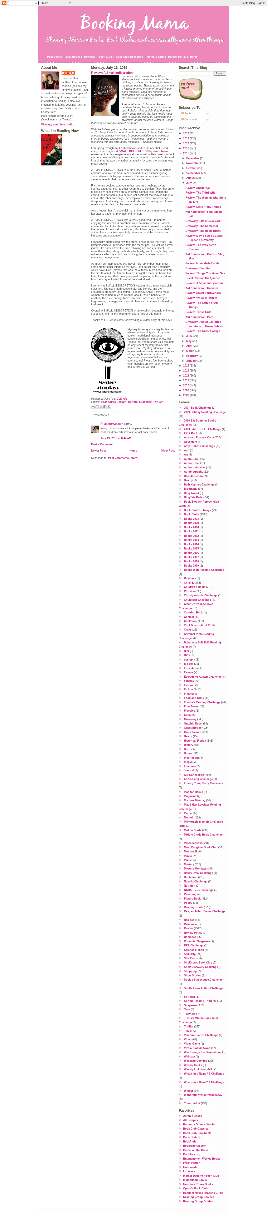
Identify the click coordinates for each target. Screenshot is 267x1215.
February (192, 355)
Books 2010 (191, 527)
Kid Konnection (194, 774)
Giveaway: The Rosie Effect (202, 230)
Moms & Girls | (156, 56)
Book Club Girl (192, 1137)
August (191, 177)
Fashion (189, 685)
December (193, 158)
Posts (187, 113)
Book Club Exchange (197, 510)
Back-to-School (194, 476)
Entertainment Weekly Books (201, 1158)
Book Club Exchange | (130, 56)
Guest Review (193, 732)
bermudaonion (113, 423)
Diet (186, 651)
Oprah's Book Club (195, 1188)
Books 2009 (191, 522)
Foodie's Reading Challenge (202, 702)
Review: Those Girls (198, 312)
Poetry (188, 902)
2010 (186, 385)
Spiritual (189, 996)
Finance (189, 693)
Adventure (190, 441)
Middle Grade (192, 830)
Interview (190, 766)
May (189, 341)
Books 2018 (191, 561)
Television (190, 1013)
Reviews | (90, 56)
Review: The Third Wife (200, 192)
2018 (186, 138)
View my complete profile (57, 124)
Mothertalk (191, 851)
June (189, 336)
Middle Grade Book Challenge (203, 834)
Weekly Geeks (193, 1065)
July (189, 182)
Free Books (191, 706)
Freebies (189, 710)
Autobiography (193, 471)
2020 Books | (73, 56)
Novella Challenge (195, 881)
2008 (186, 395)
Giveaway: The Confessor (201, 226)
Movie (188, 855)
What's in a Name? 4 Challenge (204, 1082)
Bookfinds (189, 1141)
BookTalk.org (191, 1154)
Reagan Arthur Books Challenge (204, 911)
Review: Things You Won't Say (205, 273)
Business (190, 578)
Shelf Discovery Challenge (201, 966)
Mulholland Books (195, 1179)
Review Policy (193, 932)
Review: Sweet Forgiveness (203, 292)
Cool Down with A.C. (197, 625)
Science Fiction (194, 949)
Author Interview (194, 467)
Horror (188, 749)
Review (132, 401)
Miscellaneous (193, 843)
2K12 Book (191, 433)
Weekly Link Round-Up (198, 1069)
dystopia (189, 659)
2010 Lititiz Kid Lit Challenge (202, 429)
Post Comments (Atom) (123, 457)
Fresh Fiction (191, 1162)
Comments (191, 119)
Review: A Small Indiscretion (112, 72)
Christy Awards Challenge (200, 595)
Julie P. (70, 73)
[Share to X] (101, 407)
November (193, 163)
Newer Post (98, 450)
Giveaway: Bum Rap (198, 268)
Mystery (189, 864)
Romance (190, 936)
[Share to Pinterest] (109, 407)
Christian (190, 591)
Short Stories (192, 975)
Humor (188, 753)
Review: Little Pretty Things (203, 206)
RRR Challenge (193, 945)
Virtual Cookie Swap (197, 1048)
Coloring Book (193, 612)
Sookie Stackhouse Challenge (203, 979)
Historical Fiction (195, 740)
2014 (186, 365)
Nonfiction (190, 877)
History (188, 744)
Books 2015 (191, 548)
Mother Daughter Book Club (201, 1175)
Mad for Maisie (193, 791)
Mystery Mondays (195, 868)
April (189, 345)
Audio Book (191, 458)
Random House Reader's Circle (203, 1192)
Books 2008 (191, 518)
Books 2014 (191, 544)
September (193, 173)
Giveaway (190, 719)
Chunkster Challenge (197, 599)
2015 (186, 153)
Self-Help (190, 954)
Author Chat (191, 463)
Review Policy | (178, 56)
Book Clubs (108, 401)
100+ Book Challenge (197, 407)
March (190, 350)
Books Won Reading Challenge (204, 569)
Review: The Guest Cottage (202, 331)
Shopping (190, 971)
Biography (190, 488)
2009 (186, 390)
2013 (186, 370)
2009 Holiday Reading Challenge (205, 412)
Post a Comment (102, 444)
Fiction (121, 401)
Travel (188, 1030)
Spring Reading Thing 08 (200, 1000)
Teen (187, 1009)
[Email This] (93, 407)
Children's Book (194, 586)
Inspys (188, 761)
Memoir (189, 817)
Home (194, 56)
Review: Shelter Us (197, 187)
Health (188, 736)
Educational (191, 668)
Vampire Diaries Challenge (201, 1035)
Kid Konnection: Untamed (202, 288)
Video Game (192, 1043)
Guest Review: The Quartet (202, 278)
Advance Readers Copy (199, 437)
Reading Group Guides (198, 1201)
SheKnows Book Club (198, 962)
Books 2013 (191, 540)
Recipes (189, 919)
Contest (189, 616)
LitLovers (189, 1171)
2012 (186, 375)
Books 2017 (191, 557)
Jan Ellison (160, 151)
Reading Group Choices (198, 1197)
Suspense (145, 401)
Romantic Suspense (197, 941)
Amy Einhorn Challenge (199, 446)
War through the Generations (202, 1052)
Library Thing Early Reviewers (203, 783)
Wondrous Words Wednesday (203, 1094)
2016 (186, 148)
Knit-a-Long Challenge (198, 779)
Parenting (190, 894)
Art (186, 454)
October (191, 168)
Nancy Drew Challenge (198, 873)
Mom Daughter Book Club (200, 847)
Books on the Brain (195, 1150)
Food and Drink (194, 697)
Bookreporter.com (194, 1145)
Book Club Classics (195, 1128)
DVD (187, 655)
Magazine (190, 796)
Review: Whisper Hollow (201, 297)
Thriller (158, 401)
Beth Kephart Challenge (199, 484)
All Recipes (190, 1120)
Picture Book (192, 898)
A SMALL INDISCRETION (132, 151)
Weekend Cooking (195, 1060)
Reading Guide (193, 907)
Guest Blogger (193, 727)
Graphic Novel (193, 723)
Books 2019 (191, 565)
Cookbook (190, 621)
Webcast (189, 1056)
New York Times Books (198, 1184)
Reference (190, 924)
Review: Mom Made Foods (202, 263)
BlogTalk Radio (194, 497)
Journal (189, 770)
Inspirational (192, 757)
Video (187, 1039)
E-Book (188, 663)
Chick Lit (189, 582)
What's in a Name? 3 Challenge (204, 1073)
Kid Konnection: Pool (199, 317)
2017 (186, 143)
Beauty (188, 480)
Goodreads (190, 1167)
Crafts (187, 629)
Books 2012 (191, 535)
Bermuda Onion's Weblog (199, 1124)
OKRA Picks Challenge (198, 890)
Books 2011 (191, 531)
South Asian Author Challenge (203, 988)
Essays (188, 672)
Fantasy (189, 680)
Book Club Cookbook (197, 1133)
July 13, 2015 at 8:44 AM (116, 438)
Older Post (168, 450)
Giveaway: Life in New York (202, 221)
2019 (186, 133)
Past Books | (55, 56)
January (191, 360)
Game (187, 715)
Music (188, 860)
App (186, 450)
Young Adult (192, 1103)
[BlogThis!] (97, 407)
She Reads (191, 958)
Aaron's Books (192, 1115)
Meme (188, 813)
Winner (188, 1090)
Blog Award (191, 493)
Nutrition (189, 885)
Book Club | (106, 56)
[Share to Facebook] (105, 407)
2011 (186, 380)
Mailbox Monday (194, 800)
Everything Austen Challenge (203, 676)
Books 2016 (191, 552)
